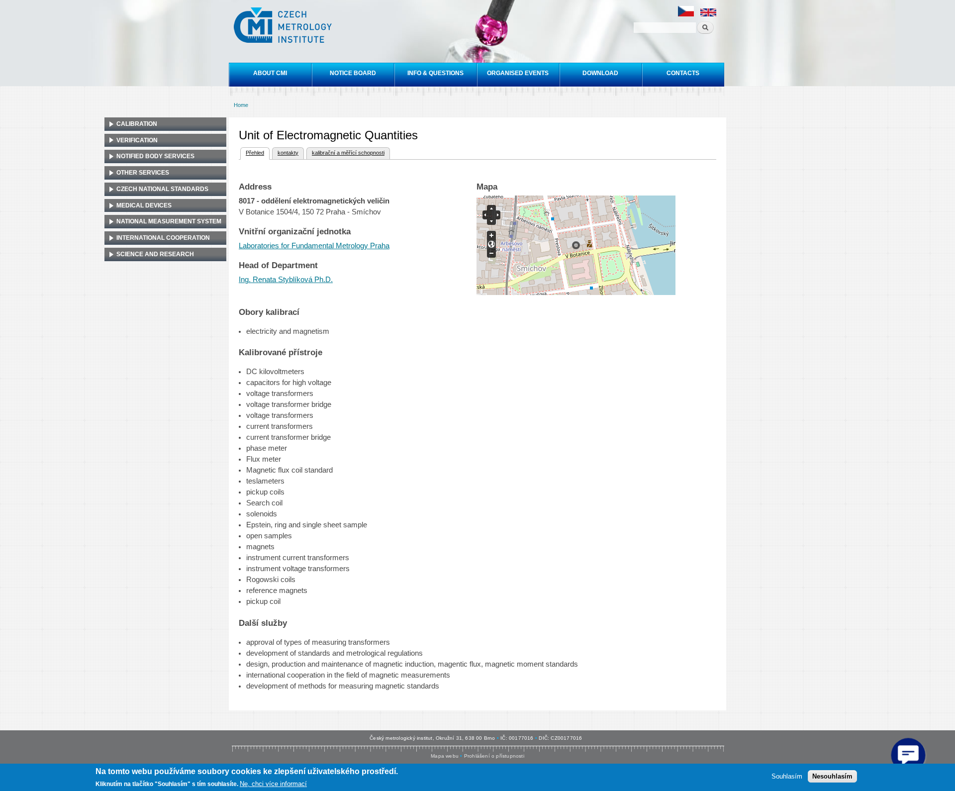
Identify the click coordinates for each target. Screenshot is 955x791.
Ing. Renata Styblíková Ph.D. (286, 280)
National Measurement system (168, 221)
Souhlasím (786, 776)
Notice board (353, 73)
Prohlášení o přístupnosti (494, 756)
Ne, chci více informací (273, 784)
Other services (142, 172)
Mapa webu (445, 756)
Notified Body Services (155, 156)
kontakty (288, 153)
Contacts (683, 73)
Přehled (252, 153)
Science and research (155, 254)
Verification (137, 140)
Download (600, 73)
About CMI (270, 73)
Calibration (136, 123)
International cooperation (163, 237)
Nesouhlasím (832, 776)
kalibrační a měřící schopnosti (348, 153)
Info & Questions (435, 73)
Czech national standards (162, 189)
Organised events (518, 73)
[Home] (284, 26)
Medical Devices (144, 205)
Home (241, 105)
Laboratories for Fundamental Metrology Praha (314, 246)
